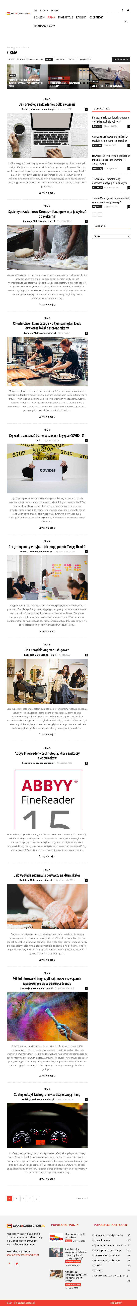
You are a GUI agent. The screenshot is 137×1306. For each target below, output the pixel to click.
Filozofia (96, 1265)
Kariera (81, 17)
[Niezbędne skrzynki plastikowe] (56, 1237)
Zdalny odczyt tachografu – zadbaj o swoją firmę (47, 1094)
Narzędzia (97, 187)
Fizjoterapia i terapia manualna (109, 1245)
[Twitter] (127, 10)
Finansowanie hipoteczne (106, 1255)
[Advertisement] (68, 38)
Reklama (44, 10)
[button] (126, 22)
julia (38, 440)
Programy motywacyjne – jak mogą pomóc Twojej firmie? (47, 546)
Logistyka (82, 59)
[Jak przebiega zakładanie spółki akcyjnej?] (47, 135)
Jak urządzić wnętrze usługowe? (47, 650)
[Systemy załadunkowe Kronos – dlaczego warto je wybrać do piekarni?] (47, 247)
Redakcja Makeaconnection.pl (38, 109)
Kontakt (54, 10)
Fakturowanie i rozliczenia (106, 1260)
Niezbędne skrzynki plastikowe (75, 1236)
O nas (34, 10)
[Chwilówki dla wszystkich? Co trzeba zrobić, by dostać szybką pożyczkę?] (56, 1252)
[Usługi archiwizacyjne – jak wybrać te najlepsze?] (68, 77)
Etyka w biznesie (101, 1240)
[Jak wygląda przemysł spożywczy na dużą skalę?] (47, 906)
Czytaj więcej (46, 192)
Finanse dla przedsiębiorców (107, 1235)
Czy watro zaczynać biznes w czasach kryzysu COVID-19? (47, 435)
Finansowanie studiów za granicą (110, 1275)
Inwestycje (65, 17)
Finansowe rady (44, 26)
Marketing (97, 168)
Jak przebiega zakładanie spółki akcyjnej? (47, 104)
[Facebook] (122, 10)
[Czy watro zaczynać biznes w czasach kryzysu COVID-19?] (47, 468)
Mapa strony (116, 1302)
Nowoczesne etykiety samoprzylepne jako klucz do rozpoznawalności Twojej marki (111, 159)
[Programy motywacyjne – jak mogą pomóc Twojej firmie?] (47, 577)
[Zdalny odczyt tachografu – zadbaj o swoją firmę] (47, 1125)
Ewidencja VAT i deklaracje (106, 1250)
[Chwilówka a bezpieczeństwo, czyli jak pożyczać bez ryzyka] (56, 1274)
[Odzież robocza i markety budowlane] (109, 77)
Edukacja (21, 59)
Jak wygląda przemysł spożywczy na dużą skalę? (47, 875)
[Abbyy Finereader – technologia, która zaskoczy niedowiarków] (47, 798)
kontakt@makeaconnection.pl (23, 1254)
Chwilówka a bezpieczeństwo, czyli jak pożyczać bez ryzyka (76, 1276)
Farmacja (97, 1270)
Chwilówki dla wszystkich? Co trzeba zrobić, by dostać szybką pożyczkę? (76, 1254)
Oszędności (96, 17)
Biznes (38, 17)
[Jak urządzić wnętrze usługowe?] (47, 681)
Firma (51, 17)
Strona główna (13, 47)
